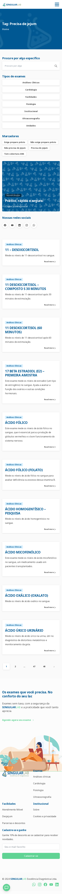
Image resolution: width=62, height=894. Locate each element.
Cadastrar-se (31, 855)
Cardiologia (31, 89)
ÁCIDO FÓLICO (16, 422)
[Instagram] (27, 225)
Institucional (31, 111)
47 (34, 666)
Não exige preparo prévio (43, 142)
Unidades (31, 125)
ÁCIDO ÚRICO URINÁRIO (24, 630)
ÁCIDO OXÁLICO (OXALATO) (26, 595)
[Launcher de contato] (6, 887)
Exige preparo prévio (14, 142)
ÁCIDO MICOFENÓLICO (23, 552)
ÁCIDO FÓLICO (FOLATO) (24, 470)
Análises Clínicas (30, 82)
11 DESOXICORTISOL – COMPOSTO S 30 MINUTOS (25, 286)
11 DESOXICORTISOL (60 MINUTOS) (23, 330)
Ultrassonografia (31, 118)
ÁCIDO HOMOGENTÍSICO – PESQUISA (25, 511)
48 (44, 666)
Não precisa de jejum (15, 148)
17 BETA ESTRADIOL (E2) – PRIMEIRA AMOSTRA (24, 373)
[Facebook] (5, 225)
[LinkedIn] (19, 225)
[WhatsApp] (34, 225)
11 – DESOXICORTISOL (22, 250)
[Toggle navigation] (57, 4)
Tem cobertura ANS (14, 153)
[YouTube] (12, 225)
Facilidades (31, 96)
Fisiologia (31, 104)
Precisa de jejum (39, 148)
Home (5, 29)
